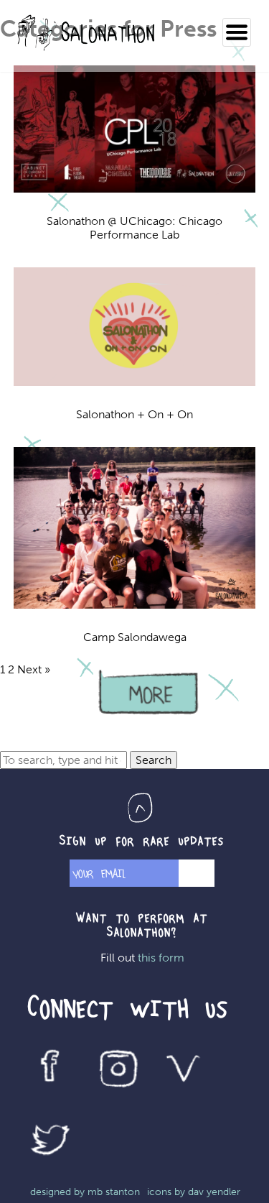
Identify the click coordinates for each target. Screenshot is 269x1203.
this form (161, 957)
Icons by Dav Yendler (193, 1192)
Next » (33, 669)
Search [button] (153, 760)
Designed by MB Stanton (85, 1192)
